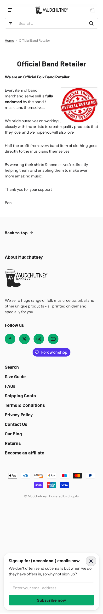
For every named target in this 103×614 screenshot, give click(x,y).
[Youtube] (53, 339)
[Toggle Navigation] (10, 10)
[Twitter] (24, 339)
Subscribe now (51, 600)
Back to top (16, 232)
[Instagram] (39, 339)
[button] (51, 23)
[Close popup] (91, 561)
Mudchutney (37, 496)
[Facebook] (10, 339)
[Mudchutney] (51, 10)
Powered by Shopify (64, 496)
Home (9, 40)
